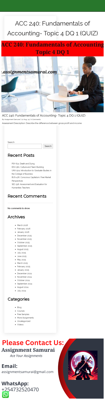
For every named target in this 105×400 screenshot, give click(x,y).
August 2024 (22, 287)
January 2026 (23, 232)
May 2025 (21, 260)
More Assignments (25, 318)
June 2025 (21, 256)
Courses (21, 311)
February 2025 (23, 266)
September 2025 (24, 246)
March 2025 (22, 263)
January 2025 (23, 270)
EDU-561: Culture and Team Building (28, 167)
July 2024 (21, 291)
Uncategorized (23, 321)
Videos (20, 324)
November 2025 (24, 239)
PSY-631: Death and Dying (23, 164)
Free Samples (23, 314)
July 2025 (21, 253)
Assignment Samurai (12, 119)
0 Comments (36, 119)
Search (11, 142)
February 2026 (23, 229)
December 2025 (24, 236)
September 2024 (24, 284)
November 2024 (24, 277)
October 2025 (23, 242)
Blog (19, 307)
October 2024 (23, 280)
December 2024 (24, 273)
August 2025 (22, 249)
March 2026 (22, 225)
